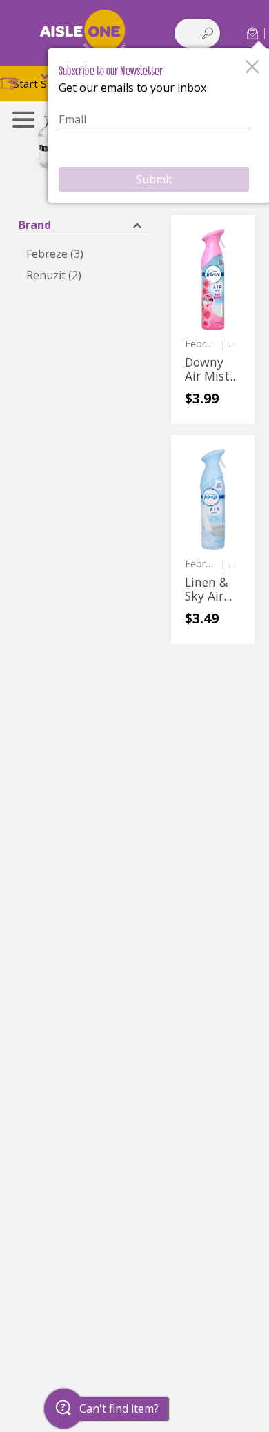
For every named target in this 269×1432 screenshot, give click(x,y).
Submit (154, 179)
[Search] (207, 33)
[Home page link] (83, 33)
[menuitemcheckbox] (83, 254)
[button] (252, 33)
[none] (213, 319)
